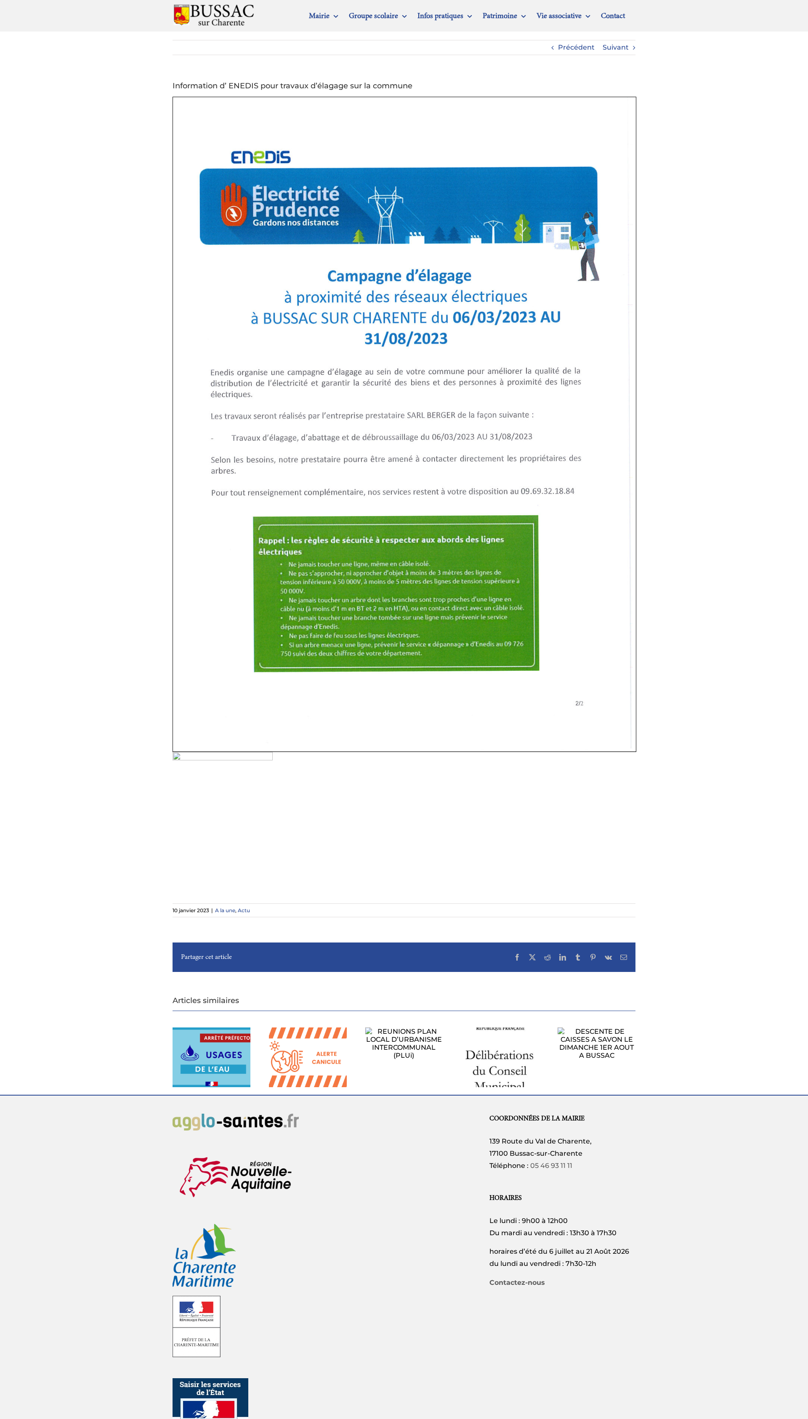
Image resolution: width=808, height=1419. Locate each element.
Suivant (616, 47)
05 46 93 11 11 (551, 1166)
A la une (225, 910)
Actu (244, 910)
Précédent (576, 47)
